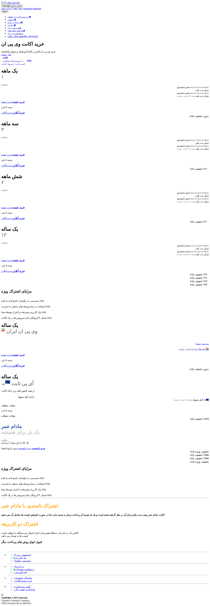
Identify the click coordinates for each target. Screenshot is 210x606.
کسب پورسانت (22, 586)
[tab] (13, 58)
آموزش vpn (20, 572)
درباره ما (19, 566)
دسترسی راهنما (22, 560)
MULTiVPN (13, 3)
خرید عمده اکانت (23, 581)
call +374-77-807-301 (11, 8)
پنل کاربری (20, 557)
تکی (9, 54)
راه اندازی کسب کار (24, 589)
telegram (37, 8)
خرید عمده (6, 102)
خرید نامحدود (24, 448)
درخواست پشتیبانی (24, 569)
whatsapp (28, 8)
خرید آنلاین (6, 112)
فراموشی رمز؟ (22, 555)
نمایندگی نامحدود (23, 578)
